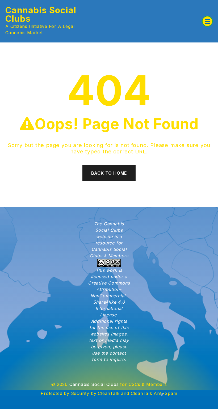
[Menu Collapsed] (207, 21)
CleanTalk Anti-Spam (154, 393)
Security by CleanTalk (95, 393)
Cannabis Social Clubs (40, 14)
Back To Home (109, 173)
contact (118, 353)
